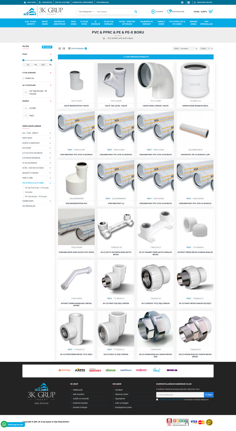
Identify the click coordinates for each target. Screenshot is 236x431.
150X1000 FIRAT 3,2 (116, 203)
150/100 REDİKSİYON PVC (76, 203)
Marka (25, 101)
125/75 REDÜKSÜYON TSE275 (76, 106)
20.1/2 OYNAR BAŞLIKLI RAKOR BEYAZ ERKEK (195, 355)
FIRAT (70, 150)
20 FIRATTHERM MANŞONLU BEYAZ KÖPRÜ (76, 304)
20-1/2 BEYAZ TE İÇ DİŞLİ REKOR (155, 303)
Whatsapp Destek (15, 425)
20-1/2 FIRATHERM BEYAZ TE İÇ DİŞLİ (76, 354)
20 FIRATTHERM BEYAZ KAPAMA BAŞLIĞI (195, 252)
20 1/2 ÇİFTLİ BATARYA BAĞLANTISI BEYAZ (116, 253)
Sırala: (176, 48)
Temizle (48, 47)
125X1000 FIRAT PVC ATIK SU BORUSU (76, 154)
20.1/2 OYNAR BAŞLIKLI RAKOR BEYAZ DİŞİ (155, 355)
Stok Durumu (29, 73)
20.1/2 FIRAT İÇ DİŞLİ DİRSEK (116, 354)
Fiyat (24, 54)
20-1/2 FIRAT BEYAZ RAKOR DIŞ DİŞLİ (195, 303)
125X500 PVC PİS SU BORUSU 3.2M (195, 154)
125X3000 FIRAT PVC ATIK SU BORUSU (155, 154)
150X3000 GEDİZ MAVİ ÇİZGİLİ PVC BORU (76, 252)
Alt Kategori (29, 85)
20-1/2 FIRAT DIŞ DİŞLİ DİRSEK (116, 303)
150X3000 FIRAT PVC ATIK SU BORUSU (195, 203)
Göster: (203, 48)
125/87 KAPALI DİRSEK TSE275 (156, 106)
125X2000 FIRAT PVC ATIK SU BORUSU (116, 154)
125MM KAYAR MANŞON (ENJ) (195, 106)
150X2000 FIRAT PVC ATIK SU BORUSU (155, 203)
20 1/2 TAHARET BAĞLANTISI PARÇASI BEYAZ (155, 253)
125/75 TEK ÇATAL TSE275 (116, 106)
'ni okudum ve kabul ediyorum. (184, 399)
